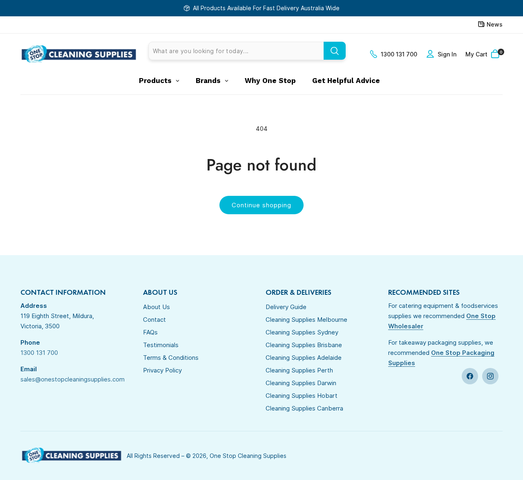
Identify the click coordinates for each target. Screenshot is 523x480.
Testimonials (161, 345)
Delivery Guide (286, 307)
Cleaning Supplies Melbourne (306, 319)
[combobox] (247, 51)
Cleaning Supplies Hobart (301, 395)
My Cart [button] (483, 54)
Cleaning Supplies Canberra (304, 408)
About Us (156, 307)
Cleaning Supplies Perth (299, 370)
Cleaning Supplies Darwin (301, 383)
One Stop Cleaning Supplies (248, 455)
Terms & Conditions (171, 357)
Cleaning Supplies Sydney (302, 332)
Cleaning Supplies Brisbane (304, 345)
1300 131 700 (399, 54)
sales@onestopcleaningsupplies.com (72, 379)
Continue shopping (261, 205)
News (495, 24)
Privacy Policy (162, 370)
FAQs (150, 332)
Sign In (447, 54)
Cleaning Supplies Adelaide (304, 357)
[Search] (335, 51)
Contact (154, 319)
